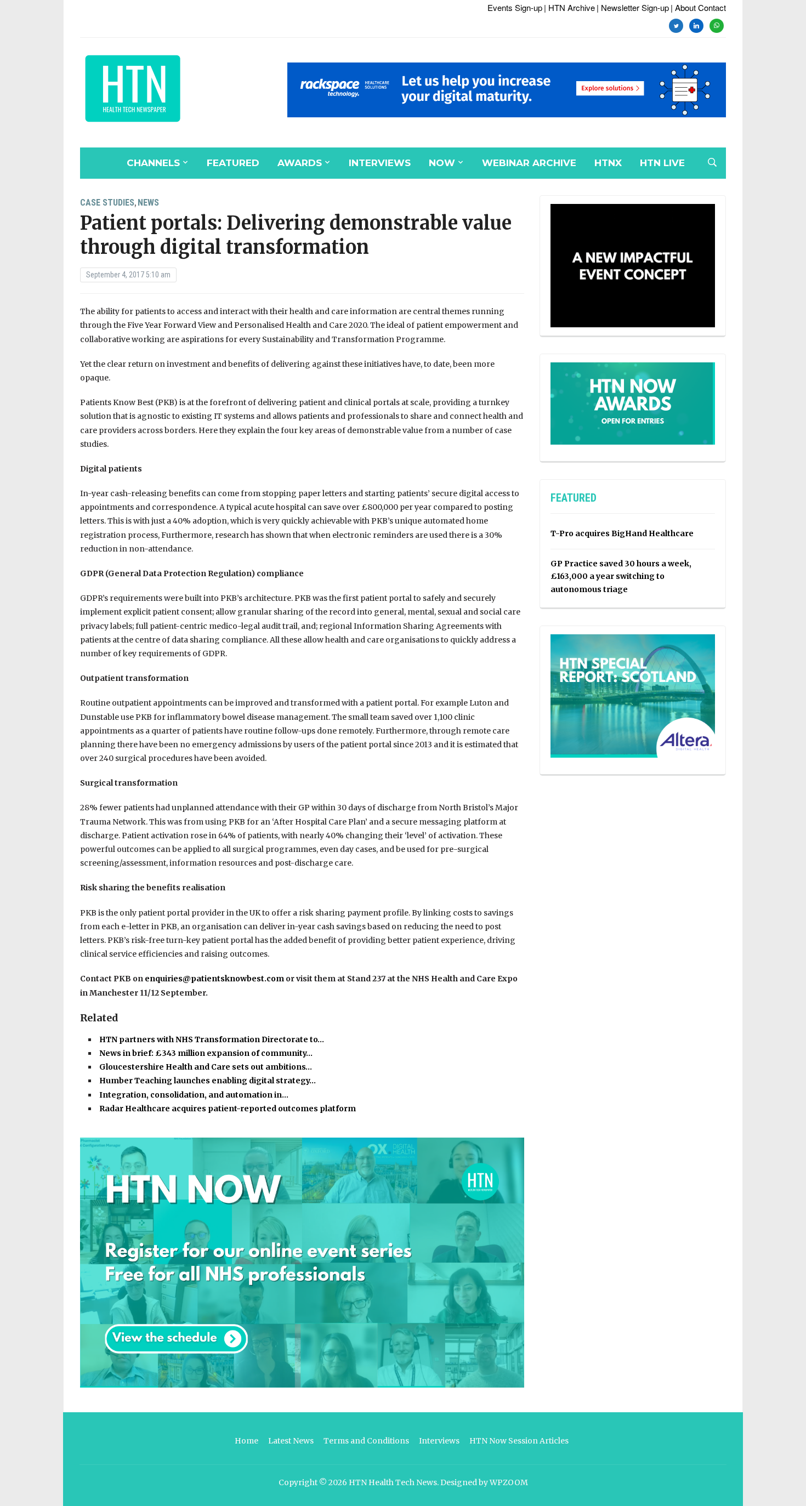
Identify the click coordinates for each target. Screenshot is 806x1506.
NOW (442, 162)
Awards (299, 162)
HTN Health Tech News (393, 1482)
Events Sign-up (514, 7)
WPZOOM (509, 1482)
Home (246, 1441)
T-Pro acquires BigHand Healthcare (622, 533)
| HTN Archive (569, 7)
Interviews (380, 162)
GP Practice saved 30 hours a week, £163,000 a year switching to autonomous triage (620, 577)
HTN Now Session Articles (519, 1441)
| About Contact (698, 7)
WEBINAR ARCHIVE (529, 162)
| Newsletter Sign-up (633, 7)
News (148, 202)
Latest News (291, 1441)
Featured (233, 162)
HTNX (608, 162)
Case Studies (107, 202)
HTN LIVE (662, 162)
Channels (153, 162)
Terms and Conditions (366, 1441)
